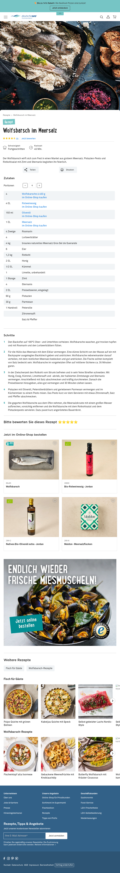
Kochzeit (38, 146)
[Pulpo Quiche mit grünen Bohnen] (21, 701)
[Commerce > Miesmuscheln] (60, 602)
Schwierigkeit (14, 146)
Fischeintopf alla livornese (18, 774)
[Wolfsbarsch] (31, 459)
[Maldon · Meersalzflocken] (89, 517)
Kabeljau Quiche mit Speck (56, 722)
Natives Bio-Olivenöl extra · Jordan (24, 544)
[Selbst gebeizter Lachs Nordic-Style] (95, 701)
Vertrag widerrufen (64, 865)
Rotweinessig (34, 205)
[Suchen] (101, 17)
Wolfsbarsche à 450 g (34, 196)
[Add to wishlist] (55, 443)
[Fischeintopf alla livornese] (21, 754)
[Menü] (6, 17)
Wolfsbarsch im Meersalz (24, 115)
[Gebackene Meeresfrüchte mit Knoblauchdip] (58, 754)
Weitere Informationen (44, 845)
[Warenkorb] (114, 17)
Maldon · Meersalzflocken (78, 544)
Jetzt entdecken (60, 8)
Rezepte (6, 115)
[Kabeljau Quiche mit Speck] (58, 701)
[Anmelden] (108, 17)
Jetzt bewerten (29, 139)
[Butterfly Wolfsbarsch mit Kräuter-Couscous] (95, 754)
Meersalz (34, 224)
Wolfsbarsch (13, 487)
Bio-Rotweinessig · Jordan (78, 487)
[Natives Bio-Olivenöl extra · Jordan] (31, 517)
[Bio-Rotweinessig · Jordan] (89, 459)
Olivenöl (34, 214)
